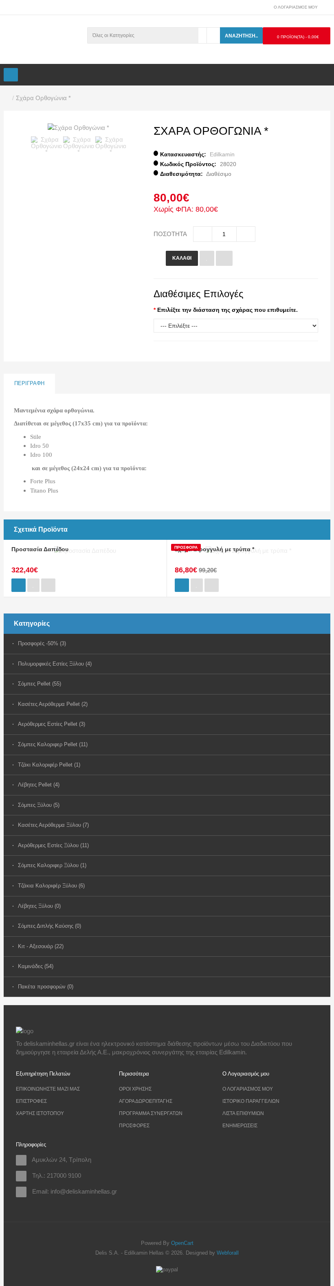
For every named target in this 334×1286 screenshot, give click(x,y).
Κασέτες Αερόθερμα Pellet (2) (44, 704)
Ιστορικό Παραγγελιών (250, 1101)
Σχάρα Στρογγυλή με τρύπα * (214, 549)
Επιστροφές (31, 1101)
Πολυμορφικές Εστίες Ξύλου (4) (44, 664)
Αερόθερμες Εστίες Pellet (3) (44, 724)
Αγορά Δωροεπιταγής (145, 1101)
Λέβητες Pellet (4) (38, 785)
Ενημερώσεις (239, 1125)
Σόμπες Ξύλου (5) (38, 805)
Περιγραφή (29, 383)
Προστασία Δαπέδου (39, 549)
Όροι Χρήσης (135, 1089)
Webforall (228, 1253)
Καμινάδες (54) (35, 966)
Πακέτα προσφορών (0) (44, 987)
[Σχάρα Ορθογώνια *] (78, 127)
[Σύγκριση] (224, 258)
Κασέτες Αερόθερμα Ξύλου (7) (44, 825)
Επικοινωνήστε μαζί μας (48, 1089)
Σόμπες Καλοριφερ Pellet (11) (44, 744)
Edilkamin (222, 154)
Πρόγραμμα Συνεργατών (150, 1113)
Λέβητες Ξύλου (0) (39, 906)
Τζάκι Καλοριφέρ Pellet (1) (44, 765)
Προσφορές (134, 1125)
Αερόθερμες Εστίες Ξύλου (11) (44, 845)
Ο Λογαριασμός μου (247, 1089)
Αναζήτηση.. (241, 35)
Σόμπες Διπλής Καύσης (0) (44, 926)
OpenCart (182, 1243)
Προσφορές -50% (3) (42, 643)
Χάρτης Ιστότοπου (40, 1113)
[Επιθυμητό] (207, 258)
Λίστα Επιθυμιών (243, 1113)
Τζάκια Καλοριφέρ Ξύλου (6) (44, 886)
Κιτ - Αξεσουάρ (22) (41, 946)
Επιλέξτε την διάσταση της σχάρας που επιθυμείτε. (227, 310)
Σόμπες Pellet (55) (39, 684)
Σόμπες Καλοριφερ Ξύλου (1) (44, 865)
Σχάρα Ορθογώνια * (43, 97)
